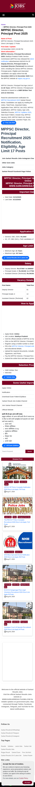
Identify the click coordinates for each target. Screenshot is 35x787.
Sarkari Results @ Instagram (10, 736)
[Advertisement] (17, 661)
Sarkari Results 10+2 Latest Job (17, 257)
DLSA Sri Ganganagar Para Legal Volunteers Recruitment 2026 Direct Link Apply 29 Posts (17, 592)
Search (30, 451)
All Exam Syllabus (12, 445)
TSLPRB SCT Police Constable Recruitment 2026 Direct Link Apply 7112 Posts (17, 522)
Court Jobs (8, 584)
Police (6, 484)
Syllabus (10, 746)
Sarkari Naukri (27, 755)
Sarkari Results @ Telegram (10, 733)
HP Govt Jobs (8, 482)
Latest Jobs (23, 482)
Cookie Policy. (23, 778)
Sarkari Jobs (10, 377)
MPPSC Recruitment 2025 (10, 100)
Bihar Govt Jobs (9, 552)
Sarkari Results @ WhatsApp (10, 730)
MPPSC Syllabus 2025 (23, 112)
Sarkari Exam (16, 752)
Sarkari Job (27, 746)
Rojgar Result (5, 752)
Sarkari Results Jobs (7, 749)
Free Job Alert (10, 122)
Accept (27, 782)
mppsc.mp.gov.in (24, 78)
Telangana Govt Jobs (24, 517)
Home (3, 24)
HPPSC (16, 482)
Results (3, 746)
